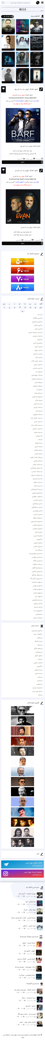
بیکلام (39, 637)
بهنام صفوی (37, 386)
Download (12, 98)
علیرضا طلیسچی (36, 521)
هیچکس (38, 614)
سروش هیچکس (35, 468)
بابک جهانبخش (36, 375)
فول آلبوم (38, 655)
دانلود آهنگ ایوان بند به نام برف (26, 89)
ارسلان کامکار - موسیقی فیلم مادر (25, 991)
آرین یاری (38, 329)
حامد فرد (38, 411)
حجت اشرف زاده (36, 418)
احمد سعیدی (37, 336)
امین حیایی (37, 364)
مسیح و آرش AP (35, 578)
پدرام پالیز (38, 393)
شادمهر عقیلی (36, 493)
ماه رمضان (37, 670)
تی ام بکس (37, 403)
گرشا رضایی (37, 543)
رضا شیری (38, 446)
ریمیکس (38, 652)
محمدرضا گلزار (36, 568)
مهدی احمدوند (36, 582)
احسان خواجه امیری (35, 332)
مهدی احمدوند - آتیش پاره (26, 895)
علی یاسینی (37, 514)
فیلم (39, 659)
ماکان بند (38, 550)
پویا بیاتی (38, 400)
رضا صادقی (37, 450)
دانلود (22, 162)
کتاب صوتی (37, 662)
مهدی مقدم (37, 589)
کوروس (38, 539)
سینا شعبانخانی (36, 489)
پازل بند (38, 389)
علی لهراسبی (37, 510)
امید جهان (37, 350)
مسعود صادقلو (36, 575)
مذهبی (38, 684)
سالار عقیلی (37, 461)
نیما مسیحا (37, 607)
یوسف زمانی (37, 617)
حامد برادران (37, 407)
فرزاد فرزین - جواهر (26, 944)
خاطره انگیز (37, 648)
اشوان (39, 339)
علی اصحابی (37, 500)
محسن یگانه (37, 560)
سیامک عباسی (36, 471)
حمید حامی (37, 421)
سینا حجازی (37, 482)
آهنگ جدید (37, 634)
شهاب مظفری (36, 496)
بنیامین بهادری (36, 379)
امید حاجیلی (37, 354)
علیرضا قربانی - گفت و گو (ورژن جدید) (23, 919)
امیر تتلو (38, 357)
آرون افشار (37, 325)
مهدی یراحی (37, 593)
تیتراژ (39, 645)
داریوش (38, 436)
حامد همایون (37, 414)
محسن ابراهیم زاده (35, 553)
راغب (39, 439)
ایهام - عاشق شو (26, 952)
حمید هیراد (37, 432)
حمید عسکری (37, 428)
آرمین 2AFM (37, 318)
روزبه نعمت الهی (35, 457)
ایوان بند (38, 371)
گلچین (39, 666)
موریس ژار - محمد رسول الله (26, 1015)
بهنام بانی (38, 382)
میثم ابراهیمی (36, 600)
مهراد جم (38, 596)
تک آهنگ (37, 641)
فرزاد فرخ (38, 532)
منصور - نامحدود (26, 1007)
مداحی (39, 680)
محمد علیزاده (37, 564)
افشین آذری (37, 343)
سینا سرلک (37, 486)
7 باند (39, 314)
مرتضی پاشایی (36, 571)
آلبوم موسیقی (36, 630)
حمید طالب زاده (36, 425)
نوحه (39, 695)
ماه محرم (38, 673)
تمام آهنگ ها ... (7, 16)
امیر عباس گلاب (36, 361)
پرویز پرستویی (36, 396)
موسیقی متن (36, 691)
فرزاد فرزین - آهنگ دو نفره (26, 960)
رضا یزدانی (38, 453)
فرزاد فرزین (37, 535)
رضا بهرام (38, 443)
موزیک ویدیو (37, 687)
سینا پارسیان (37, 478)
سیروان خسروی (36, 475)
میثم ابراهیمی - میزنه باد (26, 976)
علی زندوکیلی (37, 503)
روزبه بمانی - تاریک (26, 911)
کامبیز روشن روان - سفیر (26, 1023)
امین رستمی (37, 368)
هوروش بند (37, 610)
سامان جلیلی (37, 464)
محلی (39, 677)
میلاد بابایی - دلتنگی (26, 927)
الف (41, 303)
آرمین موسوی (36, 321)
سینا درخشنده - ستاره (27, 999)
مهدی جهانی (37, 585)
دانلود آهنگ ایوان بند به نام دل (26, 170)
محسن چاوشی (36, 557)
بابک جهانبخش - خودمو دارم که (25, 968)
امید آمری (38, 346)
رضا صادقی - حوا (26, 903)
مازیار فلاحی (37, 546)
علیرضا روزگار (37, 518)
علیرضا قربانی (37, 525)
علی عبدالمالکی (36, 507)
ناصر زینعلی (37, 603)
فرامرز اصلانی (37, 528)
